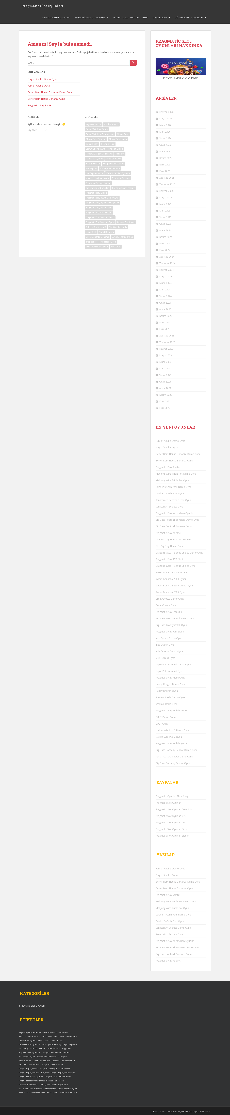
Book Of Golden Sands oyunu (100, 134)
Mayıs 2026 (165, 118)
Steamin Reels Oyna (166, 703)
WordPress (186, 1111)
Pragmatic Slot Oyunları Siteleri (130, 17)
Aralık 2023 (165, 309)
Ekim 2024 (165, 243)
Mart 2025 (165, 210)
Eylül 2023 (164, 329)
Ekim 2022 (165, 401)
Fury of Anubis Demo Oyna (42, 79)
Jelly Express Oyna (165, 657)
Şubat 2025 (165, 217)
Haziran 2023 (166, 348)
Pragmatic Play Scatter (40, 105)
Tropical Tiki (91, 241)
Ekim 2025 (165, 164)
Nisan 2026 (165, 125)
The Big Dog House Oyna (170, 546)
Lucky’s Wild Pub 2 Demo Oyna (172, 730)
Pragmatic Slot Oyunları (42, 6)
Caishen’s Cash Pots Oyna (170, 493)
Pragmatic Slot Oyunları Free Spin (174, 809)
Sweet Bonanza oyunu (122, 236)
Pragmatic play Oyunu (96, 192)
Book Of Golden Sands (97, 129)
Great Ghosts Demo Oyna (170, 598)
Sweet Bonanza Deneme (97, 236)
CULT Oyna (162, 723)
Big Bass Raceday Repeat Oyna (173, 763)
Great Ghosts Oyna (166, 605)
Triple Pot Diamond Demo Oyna (173, 664)
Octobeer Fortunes (121, 178)
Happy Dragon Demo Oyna (170, 684)
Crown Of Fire (107, 144)
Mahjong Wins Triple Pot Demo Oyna (176, 473)
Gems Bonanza (113, 158)
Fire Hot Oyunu (115, 148)
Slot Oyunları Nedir (118, 227)
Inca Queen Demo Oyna (169, 638)
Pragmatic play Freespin (123, 188)
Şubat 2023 (165, 375)
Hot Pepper (91, 168)
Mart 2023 (165, 368)
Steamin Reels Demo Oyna (170, 697)
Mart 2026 (165, 131)
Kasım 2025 (165, 158)
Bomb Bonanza (111, 124)
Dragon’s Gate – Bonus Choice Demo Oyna (179, 552)
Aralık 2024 (165, 230)
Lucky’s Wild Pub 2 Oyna (169, 736)
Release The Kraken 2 (96, 227)
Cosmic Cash (92, 144)
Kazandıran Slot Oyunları (118, 173)
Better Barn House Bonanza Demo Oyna (50, 92)
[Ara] (133, 63)
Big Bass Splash (93, 124)
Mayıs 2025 (165, 197)
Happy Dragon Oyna (167, 690)
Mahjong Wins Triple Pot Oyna (172, 480)
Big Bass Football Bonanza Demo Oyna (177, 519)
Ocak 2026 (165, 144)
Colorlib (154, 1111)
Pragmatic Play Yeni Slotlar (170, 631)
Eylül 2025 (164, 171)
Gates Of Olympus (94, 158)
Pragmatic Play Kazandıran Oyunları (175, 513)
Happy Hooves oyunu (113, 163)
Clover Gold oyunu (118, 139)
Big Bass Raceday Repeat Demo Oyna (177, 750)
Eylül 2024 (164, 250)
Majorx (89, 178)
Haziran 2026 (166, 112)
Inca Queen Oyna (165, 644)
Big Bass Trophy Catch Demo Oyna (175, 618)
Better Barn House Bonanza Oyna (46, 98)
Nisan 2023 (165, 361)
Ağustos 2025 (166, 177)
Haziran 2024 (166, 269)
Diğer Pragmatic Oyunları (189, 17)
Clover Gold (122, 134)
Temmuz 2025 (167, 184)
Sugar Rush (91, 232)
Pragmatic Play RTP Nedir (170, 559)
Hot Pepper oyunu (94, 173)
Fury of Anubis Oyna (39, 85)
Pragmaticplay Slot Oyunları (99, 212)
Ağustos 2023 (166, 335)
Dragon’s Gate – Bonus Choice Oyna (175, 565)
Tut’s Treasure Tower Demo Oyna (174, 756)
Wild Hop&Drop (108, 241)
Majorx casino (102, 178)
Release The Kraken (126, 222)
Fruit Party (119, 153)
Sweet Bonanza (106, 232)
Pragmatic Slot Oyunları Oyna (91, 17)
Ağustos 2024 (166, 256)
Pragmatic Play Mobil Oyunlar (172, 743)
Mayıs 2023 (165, 355)
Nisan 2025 (165, 204)
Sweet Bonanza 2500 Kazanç (171, 572)
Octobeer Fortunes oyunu (98, 183)
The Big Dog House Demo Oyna (173, 539)
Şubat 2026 (165, 138)
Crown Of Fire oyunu (95, 148)
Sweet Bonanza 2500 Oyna (170, 592)
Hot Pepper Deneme (110, 168)
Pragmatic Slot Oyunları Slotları (172, 835)
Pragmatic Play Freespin (169, 611)
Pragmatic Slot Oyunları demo (100, 217)
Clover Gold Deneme (96, 139)
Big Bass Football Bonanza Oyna (174, 526)
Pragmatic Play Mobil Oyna (170, 677)
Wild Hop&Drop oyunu (97, 246)
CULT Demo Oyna (166, 717)
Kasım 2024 (165, 236)
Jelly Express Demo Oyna (169, 651)
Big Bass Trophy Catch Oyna (171, 625)
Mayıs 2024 (165, 276)
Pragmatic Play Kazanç (168, 532)
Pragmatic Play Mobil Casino (171, 710)
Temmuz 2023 (167, 342)
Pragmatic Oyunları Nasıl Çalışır (172, 796)
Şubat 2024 (165, 296)
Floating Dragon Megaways (99, 153)
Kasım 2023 (165, 315)
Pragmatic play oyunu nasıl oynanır (102, 202)
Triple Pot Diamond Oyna (169, 671)
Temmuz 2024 (167, 263)
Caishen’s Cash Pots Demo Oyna (173, 486)
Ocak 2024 (165, 302)
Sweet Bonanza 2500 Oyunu (171, 579)
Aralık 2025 (165, 151)
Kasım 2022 (165, 394)
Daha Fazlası (160, 17)
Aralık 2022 (165, 388)
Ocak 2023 (165, 381)
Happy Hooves (93, 163)
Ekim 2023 (165, 322)
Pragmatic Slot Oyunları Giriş (171, 815)
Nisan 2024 (165, 283)
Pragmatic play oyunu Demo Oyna (102, 197)
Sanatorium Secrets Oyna (169, 506)
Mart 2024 (165, 289)
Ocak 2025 (165, 223)
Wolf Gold (115, 246)
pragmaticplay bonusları (97, 188)
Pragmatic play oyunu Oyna (99, 207)
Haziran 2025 (166, 190)
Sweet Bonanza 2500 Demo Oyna (174, 585)
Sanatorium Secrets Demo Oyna (173, 500)
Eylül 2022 (164, 408)
